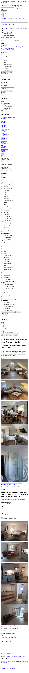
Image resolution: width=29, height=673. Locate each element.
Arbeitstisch (7, 190)
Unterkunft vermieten (6, 13)
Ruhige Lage (7, 295)
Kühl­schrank (7, 228)
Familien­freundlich (8, 284)
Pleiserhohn (3, 139)
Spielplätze (6, 261)
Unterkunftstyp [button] (4, 315)
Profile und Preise (8, 32)
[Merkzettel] (11, 13)
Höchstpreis (3, 88)
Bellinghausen (4, 118)
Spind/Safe (6, 198)
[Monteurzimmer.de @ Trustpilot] (11, 668)
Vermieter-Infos (7, 33)
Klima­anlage (7, 184)
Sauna (5, 265)
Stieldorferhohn (4, 149)
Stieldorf (3, 147)
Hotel (3, 331)
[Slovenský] (6, 26)
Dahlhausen (3, 125)
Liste (3, 356)
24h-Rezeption (7, 275)
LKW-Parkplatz (8, 70)
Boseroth (3, 123)
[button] (3, 21)
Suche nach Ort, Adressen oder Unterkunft (12, 5)
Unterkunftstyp (4, 313)
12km (9, 168)
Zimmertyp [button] (3, 94)
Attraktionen (7, 259)
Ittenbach (3, 131)
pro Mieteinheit (5, 84)
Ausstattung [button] (3, 179)
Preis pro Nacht (4, 73)
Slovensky (21, 18)
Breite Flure (7, 308)
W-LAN (6, 60)
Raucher (6, 297)
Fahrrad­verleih (7, 245)
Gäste (8, 9)
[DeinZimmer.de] (8, 651)
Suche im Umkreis (5, 158)
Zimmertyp (3, 92)
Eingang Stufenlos (8, 306)
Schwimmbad (7, 263)
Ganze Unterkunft (8, 108)
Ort (1, 168)
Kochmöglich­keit (8, 64)
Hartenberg (3, 127)
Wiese (2, 155)
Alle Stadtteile (4, 109)
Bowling (6, 249)
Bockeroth (3, 122)
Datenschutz (22, 661)
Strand (5, 243)
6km (5, 168)
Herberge (4, 329)
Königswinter (4, 133)
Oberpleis (3, 137)
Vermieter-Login (7, 28)
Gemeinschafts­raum (8, 200)
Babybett (6, 212)
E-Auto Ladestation (8, 235)
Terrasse (6, 202)
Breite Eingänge (8, 310)
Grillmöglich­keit (8, 255)
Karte (12, 49)
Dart (5, 251)
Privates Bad (7, 68)
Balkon (6, 186)
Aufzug (6, 196)
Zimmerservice (7, 279)
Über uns (18, 656)
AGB (7, 661)
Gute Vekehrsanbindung (10, 299)
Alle (3, 101)
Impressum (3, 661)
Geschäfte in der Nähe (9, 293)
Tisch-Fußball (7, 269)
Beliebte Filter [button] (4, 52)
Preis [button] (2, 75)
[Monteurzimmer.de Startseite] (8, 1)
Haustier (6, 290)
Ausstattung (3, 177)
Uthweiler (3, 151)
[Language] (2, 15)
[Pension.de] (22, 646)
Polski (15, 18)
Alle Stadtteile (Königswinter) (8, 117)
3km (3, 168)
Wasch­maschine (8, 232)
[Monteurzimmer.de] (8, 646)
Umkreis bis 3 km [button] (5, 159)
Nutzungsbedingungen (13, 661)
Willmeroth (3, 157)
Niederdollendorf (5, 134)
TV (5, 62)
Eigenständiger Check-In (10, 281)
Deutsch (10, 18)
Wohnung (4, 326)
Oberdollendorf (4, 135)
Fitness (5, 253)
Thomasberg (3, 150)
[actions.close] (2, 54)
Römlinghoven (4, 143)
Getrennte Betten (8, 66)
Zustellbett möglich (8, 216)
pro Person (4, 82)
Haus (3, 325)
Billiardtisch (7, 247)
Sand (2, 145)
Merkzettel (11, 24)
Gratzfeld (3, 126)
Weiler (2, 154)
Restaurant (6, 277)
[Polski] (5, 26)
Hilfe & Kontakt (12, 656)
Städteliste (4, 24)
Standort (17, 6)
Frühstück (6, 273)
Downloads (22, 656)
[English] (1, 26)
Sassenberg (3, 146)
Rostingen (3, 142)
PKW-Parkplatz (8, 239)
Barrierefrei (7, 302)
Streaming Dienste (8, 267)
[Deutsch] (3, 26)
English (4, 18)
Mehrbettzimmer (8, 106)
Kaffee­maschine (8, 223)
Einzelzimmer (7, 103)
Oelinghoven (4, 138)
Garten (5, 194)
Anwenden (15, 334)
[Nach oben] (1, 639)
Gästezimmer (5, 323)
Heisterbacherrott (5, 129)
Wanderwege (7, 257)
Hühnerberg (3, 130)
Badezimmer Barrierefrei (10, 304)
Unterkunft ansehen (10, 633)
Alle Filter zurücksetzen (6, 334)
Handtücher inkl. (8, 220)
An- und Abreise (18, 8)
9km (7, 168)
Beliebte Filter (4, 51)
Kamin (5, 192)
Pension (4, 328)
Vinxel (2, 153)
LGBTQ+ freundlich (9, 286)
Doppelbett (6, 214)
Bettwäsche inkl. (8, 188)
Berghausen (3, 121)
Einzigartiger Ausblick (9, 288)
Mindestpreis (4, 85)
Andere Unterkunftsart (7, 332)
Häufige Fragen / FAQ (9, 35)
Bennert (2, 119)
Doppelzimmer (7, 105)
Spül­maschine (7, 225)
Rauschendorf (4, 141)
